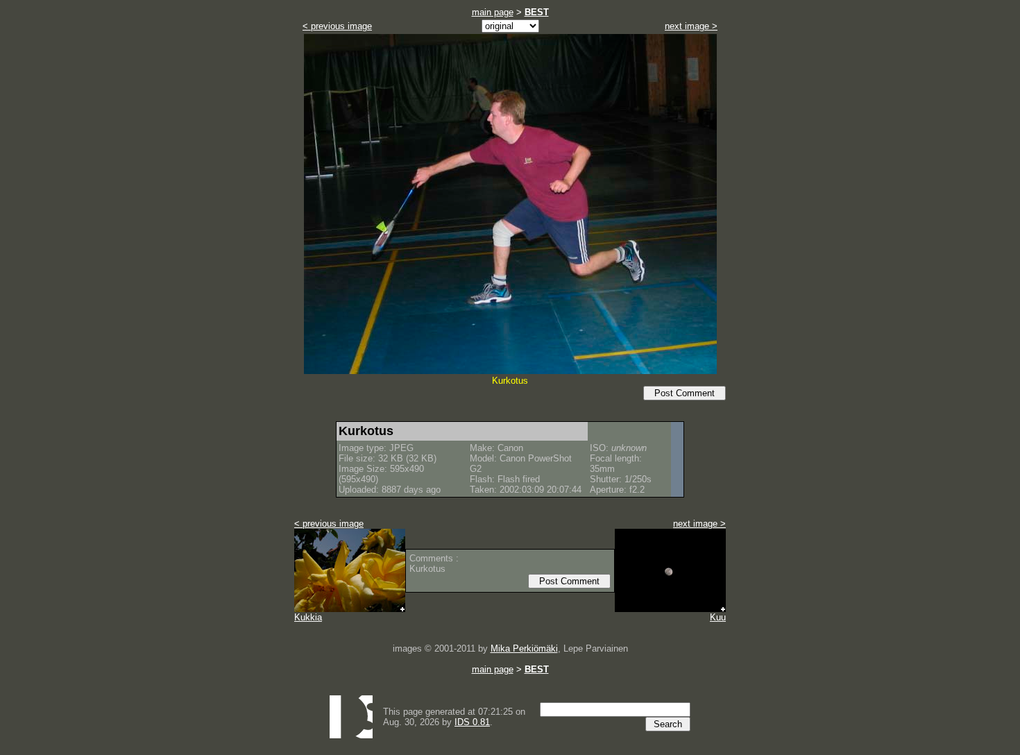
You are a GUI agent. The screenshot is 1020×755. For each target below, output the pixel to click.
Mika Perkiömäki (524, 648)
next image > (691, 26)
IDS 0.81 (472, 722)
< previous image (337, 26)
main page (492, 12)
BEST (537, 12)
